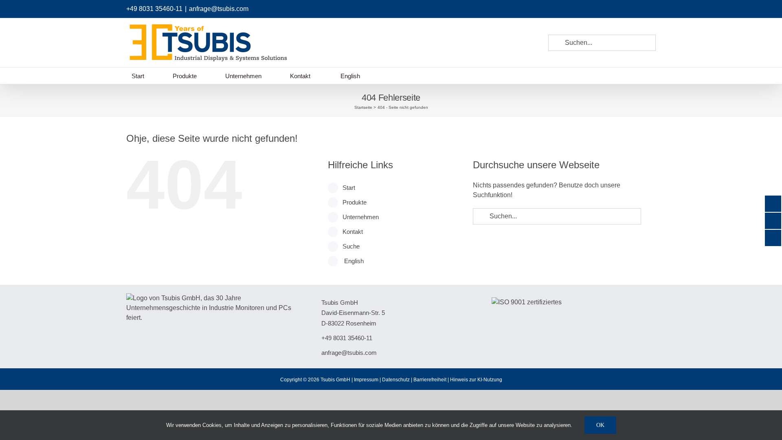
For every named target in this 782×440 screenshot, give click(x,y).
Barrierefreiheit (429, 380)
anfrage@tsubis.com (218, 8)
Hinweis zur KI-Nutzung (476, 380)
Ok (600, 425)
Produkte (355, 202)
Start (349, 187)
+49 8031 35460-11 (154, 8)
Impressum (366, 380)
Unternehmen (361, 216)
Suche (351, 246)
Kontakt (353, 231)
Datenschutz (396, 380)
